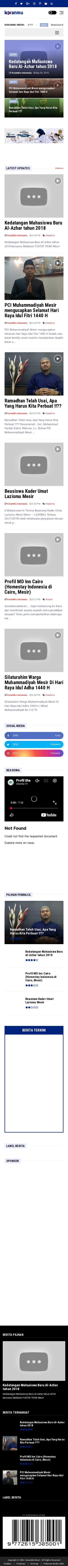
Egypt (32, 25)
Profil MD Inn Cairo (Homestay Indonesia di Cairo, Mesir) (28, 587)
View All (59, 168)
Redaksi (7, 1564)
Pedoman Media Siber (54, 1564)
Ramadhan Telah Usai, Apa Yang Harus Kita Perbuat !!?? (33, 403)
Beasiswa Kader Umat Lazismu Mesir (26, 493)
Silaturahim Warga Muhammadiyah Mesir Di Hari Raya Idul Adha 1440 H (34, 682)
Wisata (49, 599)
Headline (50, 235)
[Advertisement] (34, 1201)
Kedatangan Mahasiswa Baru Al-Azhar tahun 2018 (33, 225)
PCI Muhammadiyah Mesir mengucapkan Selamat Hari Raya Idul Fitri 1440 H (32, 310)
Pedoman (21, 1564)
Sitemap (34, 1564)
